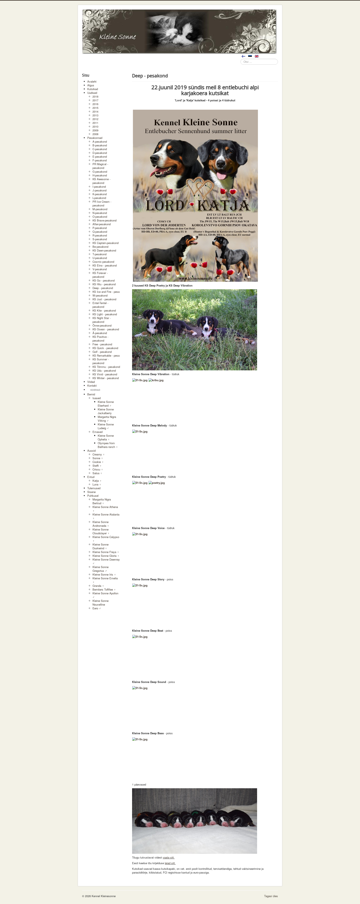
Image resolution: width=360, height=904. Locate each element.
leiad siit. (170, 863)
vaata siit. (169, 857)
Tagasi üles (271, 896)
